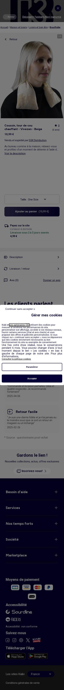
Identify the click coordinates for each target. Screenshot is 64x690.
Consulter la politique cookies (16, 359)
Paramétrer (32, 367)
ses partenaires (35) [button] (19, 325)
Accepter (32, 378)
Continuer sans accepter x (20, 308)
